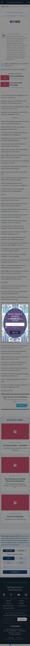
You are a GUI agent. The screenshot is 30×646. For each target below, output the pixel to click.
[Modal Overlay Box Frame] (15, 323)
